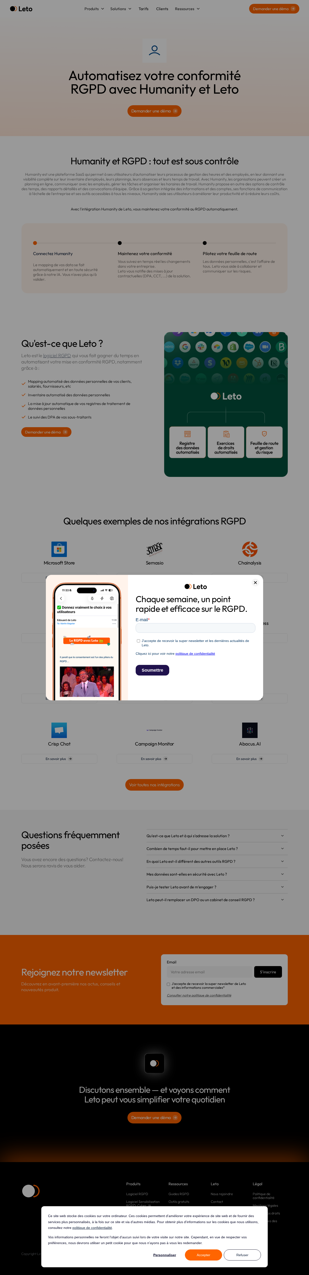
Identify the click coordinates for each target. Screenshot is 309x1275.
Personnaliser (164, 1255)
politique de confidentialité (92, 1228)
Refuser (242, 1255)
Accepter (203, 1255)
